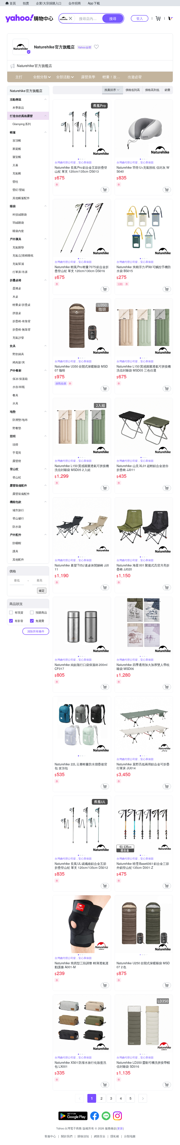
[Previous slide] (56, 128)
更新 (120, 1128)
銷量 (167, 90)
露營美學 (88, 76)
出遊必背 (135, 76)
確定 (42, 590)
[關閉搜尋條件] (70, 18)
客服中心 (50, 1136)
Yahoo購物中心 (29, 18)
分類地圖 (129, 1136)
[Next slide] (108, 128)
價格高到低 (152, 90)
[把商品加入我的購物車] (105, 190)
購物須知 (83, 1136)
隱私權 (114, 1136)
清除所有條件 (35, 631)
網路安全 (99, 1136)
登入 (139, 18)
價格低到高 (133, 90)
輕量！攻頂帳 (113, 76)
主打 (18, 76)
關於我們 (66, 1136)
